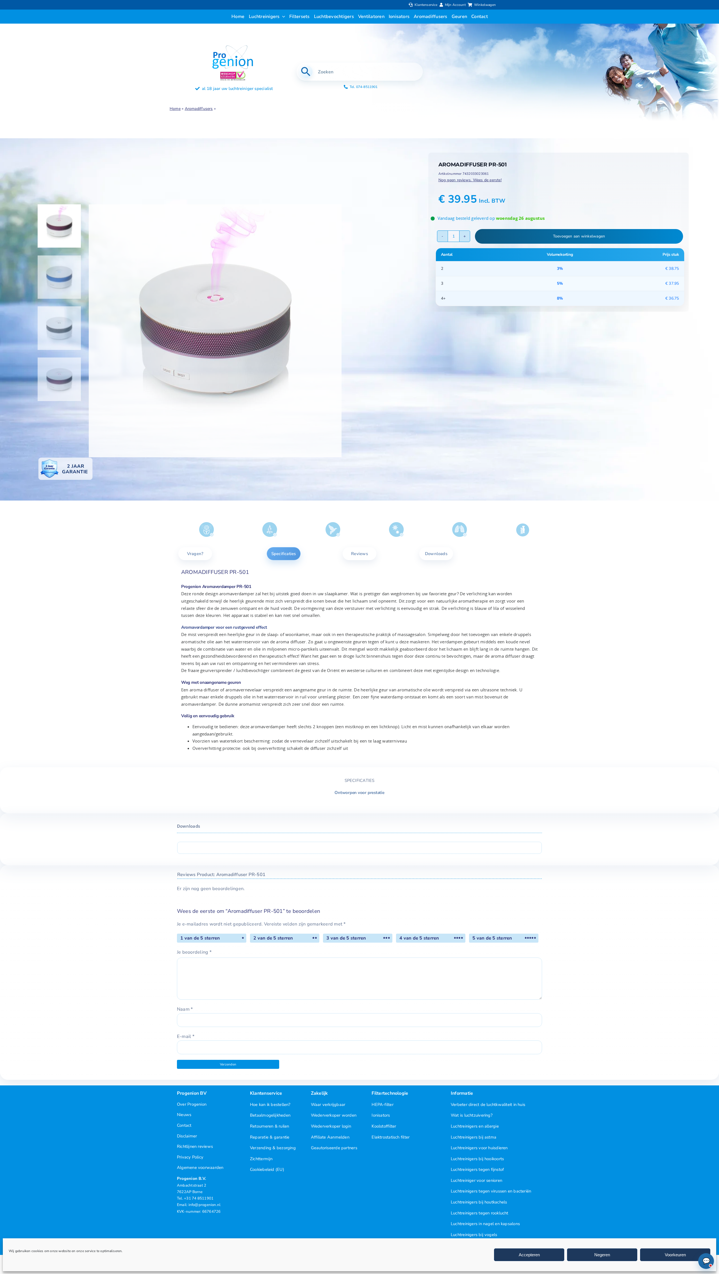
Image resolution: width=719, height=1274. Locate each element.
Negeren (602, 1254)
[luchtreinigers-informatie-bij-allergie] (206, 529)
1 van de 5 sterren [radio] (200, 938)
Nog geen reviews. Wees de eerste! (470, 180)
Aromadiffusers (199, 108)
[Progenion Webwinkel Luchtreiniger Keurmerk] (232, 73)
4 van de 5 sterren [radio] (419, 938)
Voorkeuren (675, 1254)
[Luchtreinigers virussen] (396, 529)
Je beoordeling (194, 952)
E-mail (185, 1036)
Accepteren (529, 1254)
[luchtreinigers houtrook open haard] (269, 529)
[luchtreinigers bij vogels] (332, 529)
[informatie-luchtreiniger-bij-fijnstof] (459, 529)
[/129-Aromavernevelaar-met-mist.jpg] (233, 330)
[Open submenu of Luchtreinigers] (282, 16)
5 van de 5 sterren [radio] (492, 938)
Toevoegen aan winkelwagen (579, 236)
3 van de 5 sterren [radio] (346, 938)
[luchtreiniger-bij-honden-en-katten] (522, 530)
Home (175, 108)
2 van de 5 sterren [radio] (273, 938)
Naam (185, 1009)
